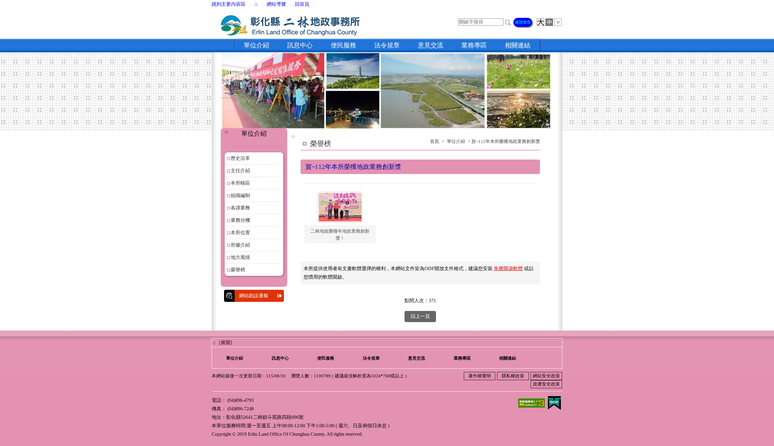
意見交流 (430, 45)
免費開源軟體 (508, 268)
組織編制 (240, 195)
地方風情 (240, 257)
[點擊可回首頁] (289, 23)
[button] (508, 22)
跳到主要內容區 (229, 4)
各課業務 (240, 208)
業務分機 (240, 220)
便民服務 (343, 45)
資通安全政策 (546, 384)
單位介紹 (256, 45)
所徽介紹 (240, 245)
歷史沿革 (240, 158)
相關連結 (517, 45)
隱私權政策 (513, 375)
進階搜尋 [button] (523, 22)
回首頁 (302, 4)
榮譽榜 (238, 270)
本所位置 (240, 232)
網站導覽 (276, 4)
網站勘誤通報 (253, 296)
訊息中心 (300, 45)
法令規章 (387, 45)
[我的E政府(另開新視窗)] (554, 402)
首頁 (434, 141)
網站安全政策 (546, 375)
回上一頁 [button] (420, 316)
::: (256, 4)
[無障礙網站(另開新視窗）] (531, 402)
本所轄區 (240, 183)
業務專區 (474, 45)
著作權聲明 (479, 375)
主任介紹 (240, 170)
